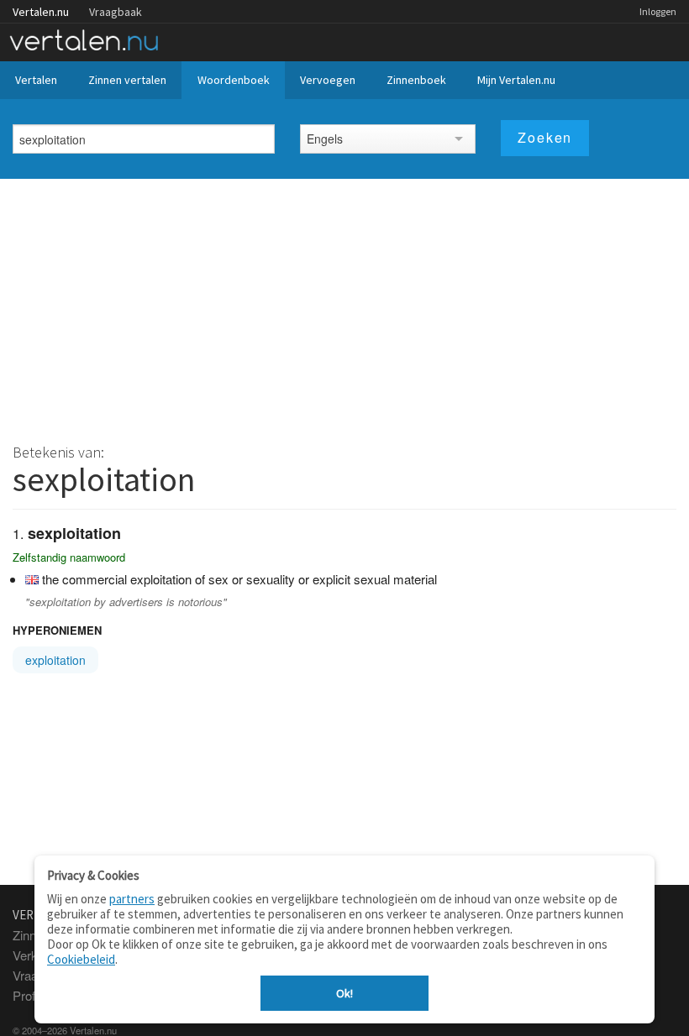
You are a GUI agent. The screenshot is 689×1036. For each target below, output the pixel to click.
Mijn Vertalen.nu (516, 79)
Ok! (344, 993)
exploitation (55, 659)
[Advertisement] (344, 304)
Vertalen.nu (41, 11)
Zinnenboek (416, 79)
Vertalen (36, 79)
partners (132, 899)
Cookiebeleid (81, 959)
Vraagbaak (115, 11)
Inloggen (657, 11)
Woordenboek (233, 79)
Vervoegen (327, 79)
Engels (325, 138)
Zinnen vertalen (127, 79)
